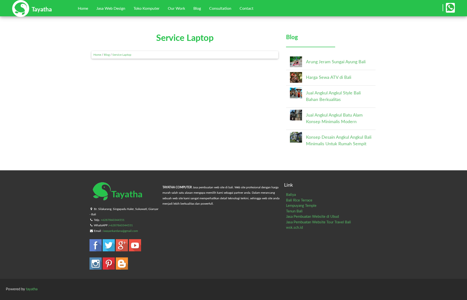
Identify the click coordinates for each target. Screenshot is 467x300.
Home (83, 8)
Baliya (291, 195)
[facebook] (96, 249)
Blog (197, 8)
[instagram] (96, 267)
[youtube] (135, 249)
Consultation (220, 8)
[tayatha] (32, 15)
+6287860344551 (113, 219)
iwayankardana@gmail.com (120, 230)
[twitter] (109, 249)
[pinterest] (109, 267)
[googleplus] (122, 249)
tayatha (31, 289)
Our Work (176, 8)
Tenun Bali (294, 211)
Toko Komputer (147, 8)
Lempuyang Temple (301, 206)
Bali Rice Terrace (299, 200)
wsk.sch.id (294, 227)
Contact (246, 8)
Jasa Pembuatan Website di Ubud (312, 216)
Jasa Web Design (110, 8)
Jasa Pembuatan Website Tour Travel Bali (318, 222)
